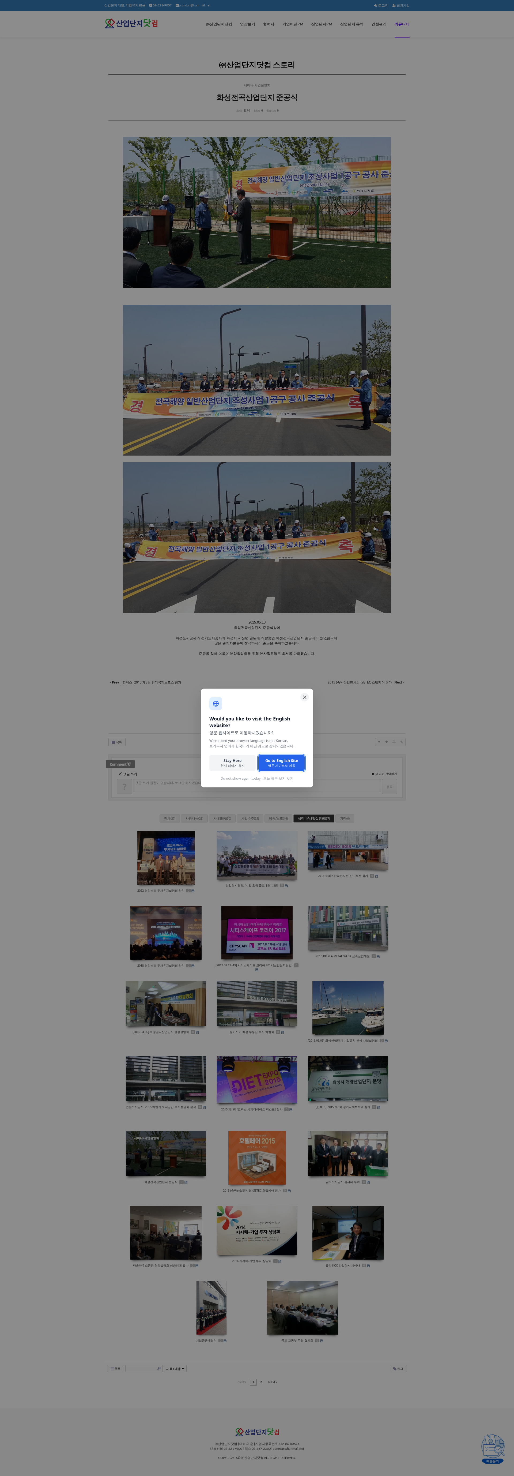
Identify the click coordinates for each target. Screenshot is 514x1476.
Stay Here (233, 763)
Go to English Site (281, 763)
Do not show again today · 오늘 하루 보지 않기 (257, 778)
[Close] (304, 697)
